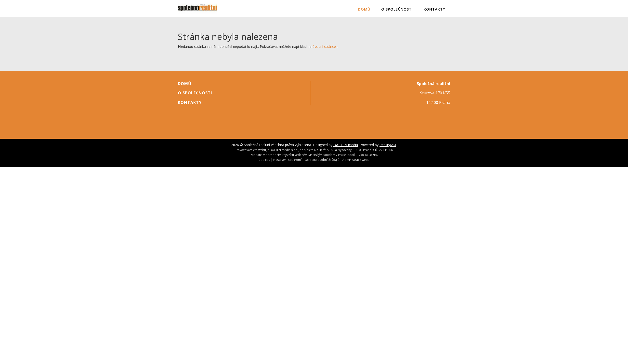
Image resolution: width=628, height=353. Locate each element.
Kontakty (434, 9)
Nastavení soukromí (287, 160)
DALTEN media (345, 144)
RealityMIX (387, 144)
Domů (364, 9)
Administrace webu (355, 160)
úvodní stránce (324, 46)
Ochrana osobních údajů (322, 160)
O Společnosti (397, 9)
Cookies (264, 160)
